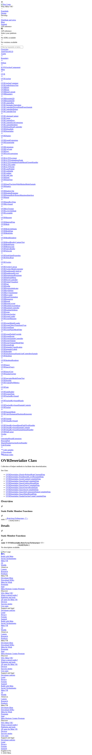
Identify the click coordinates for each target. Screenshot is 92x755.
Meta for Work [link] (6, 582)
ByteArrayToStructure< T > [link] (17, 518)
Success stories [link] (6, 604)
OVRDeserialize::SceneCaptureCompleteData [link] (23, 479)
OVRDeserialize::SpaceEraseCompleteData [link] (22, 481)
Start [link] (2, 587)
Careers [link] (4, 569)
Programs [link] (4, 584)
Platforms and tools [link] (8, 597)
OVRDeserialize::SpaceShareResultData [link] (21, 494)
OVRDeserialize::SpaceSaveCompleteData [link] (22, 490)
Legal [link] (3, 613)
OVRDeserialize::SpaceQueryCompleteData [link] (23, 485)
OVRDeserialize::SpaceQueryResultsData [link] (22, 487)
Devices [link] (4, 602)
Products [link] (4, 574)
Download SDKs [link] (7, 580)
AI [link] (2, 563)
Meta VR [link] (4, 561)
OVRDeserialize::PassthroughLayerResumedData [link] (25, 477)
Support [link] (4, 619)
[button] (46, 2)
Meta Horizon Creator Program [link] (13, 589)
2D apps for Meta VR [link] (9, 600)
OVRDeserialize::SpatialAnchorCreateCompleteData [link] (26, 496)
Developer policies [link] (8, 610)
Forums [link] (4, 617)
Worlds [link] (3, 565)
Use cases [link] (4, 606)
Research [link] (4, 571)
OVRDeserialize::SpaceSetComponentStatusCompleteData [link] (28, 492)
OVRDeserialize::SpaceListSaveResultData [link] (22, 483)
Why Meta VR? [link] (7, 593)
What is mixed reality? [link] (9, 595)
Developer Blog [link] (7, 578)
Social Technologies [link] (8, 559)
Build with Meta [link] (7, 556)
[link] (6, 4)
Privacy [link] (4, 615)
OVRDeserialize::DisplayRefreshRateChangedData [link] (25, 475)
